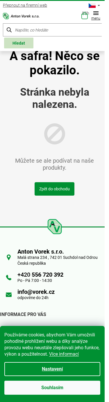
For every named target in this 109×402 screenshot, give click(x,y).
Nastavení (52, 369)
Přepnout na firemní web (25, 5)
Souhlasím (52, 387)
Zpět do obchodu (54, 189)
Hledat (18, 43)
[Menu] (97, 16)
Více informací (64, 354)
